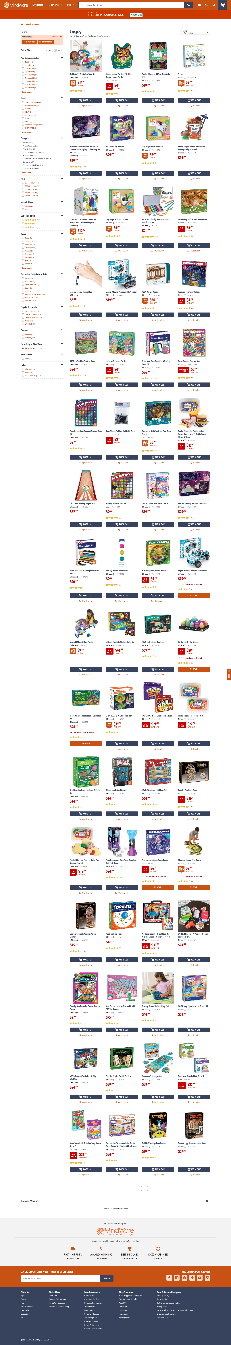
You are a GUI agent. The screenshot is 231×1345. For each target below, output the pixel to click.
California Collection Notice (168, 1303)
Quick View (87, 105)
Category (24, 1299)
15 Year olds (30, 42)
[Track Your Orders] (199, 5)
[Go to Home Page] (22, 24)
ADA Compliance (91, 1321)
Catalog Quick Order (57, 1299)
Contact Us (89, 1295)
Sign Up (107, 1278)
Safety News (162, 1306)
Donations (123, 1306)
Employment (124, 1317)
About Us (122, 1303)
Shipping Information (93, 1303)
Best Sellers (25, 1310)
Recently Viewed (29, 1201)
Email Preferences (91, 1325)
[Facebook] (169, 1278)
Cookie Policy (162, 1317)
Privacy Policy (163, 1295)
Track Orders (89, 1306)
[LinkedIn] (177, 1278)
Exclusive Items (47, 42)
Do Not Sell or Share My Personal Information (176, 1310)
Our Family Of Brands (127, 1299)
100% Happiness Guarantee (130, 1295)
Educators (25, 1314)
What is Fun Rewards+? (93, 1328)
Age (22, 1295)
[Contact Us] (206, 5)
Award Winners (27, 1306)
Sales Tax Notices (91, 1314)
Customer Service (91, 1299)
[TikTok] (192, 1278)
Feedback (228, 674)
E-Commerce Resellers (166, 1314)
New (23, 1303)
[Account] (214, 5)
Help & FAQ (88, 1310)
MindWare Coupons (57, 1303)
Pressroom (123, 1314)
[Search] (188, 5)
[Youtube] (200, 1278)
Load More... (27, 92)
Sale (22, 1317)
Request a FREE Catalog (59, 1306)
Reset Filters (57, 37)
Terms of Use (162, 1299)
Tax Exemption (90, 1317)
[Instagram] (207, 1278)
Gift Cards (53, 1295)
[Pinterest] (184, 1278)
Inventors (123, 1310)
